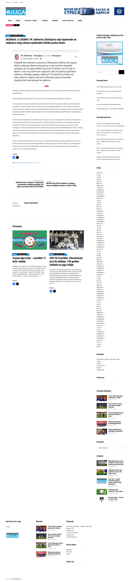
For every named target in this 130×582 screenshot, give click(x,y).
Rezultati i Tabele (31, 20)
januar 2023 (100, 264)
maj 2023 (99, 255)
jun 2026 (99, 177)
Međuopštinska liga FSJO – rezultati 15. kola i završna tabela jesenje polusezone (116, 462)
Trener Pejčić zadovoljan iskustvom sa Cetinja (109, 87)
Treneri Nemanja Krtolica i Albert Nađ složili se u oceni (116, 414)
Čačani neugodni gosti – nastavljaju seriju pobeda (110, 108)
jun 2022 (99, 278)
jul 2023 (99, 251)
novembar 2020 (100, 319)
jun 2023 (99, 253)
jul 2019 (99, 342)
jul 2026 (99, 175)
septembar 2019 (101, 338)
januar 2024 (100, 238)
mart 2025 (99, 209)
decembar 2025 (100, 190)
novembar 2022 (100, 268)
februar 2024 (100, 236)
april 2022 (99, 283)
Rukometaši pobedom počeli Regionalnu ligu (109, 104)
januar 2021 (100, 314)
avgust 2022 (100, 274)
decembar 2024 (100, 215)
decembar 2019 (100, 331)
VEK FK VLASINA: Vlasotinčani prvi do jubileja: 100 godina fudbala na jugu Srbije (66, 261)
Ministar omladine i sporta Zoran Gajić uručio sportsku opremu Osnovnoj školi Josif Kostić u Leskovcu (110, 132)
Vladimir (99, 157)
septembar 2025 (101, 196)
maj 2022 (99, 281)
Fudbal (18, 20)
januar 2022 (100, 289)
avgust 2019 (100, 340)
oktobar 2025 (100, 194)
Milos (98, 148)
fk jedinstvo (24, 162)
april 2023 (99, 257)
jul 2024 (99, 226)
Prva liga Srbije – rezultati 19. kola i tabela (115, 498)
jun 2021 (99, 304)
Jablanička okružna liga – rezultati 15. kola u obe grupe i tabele (115, 471)
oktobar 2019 (100, 336)
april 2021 (99, 308)
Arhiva (21, 2)
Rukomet (55, 20)
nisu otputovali (36, 162)
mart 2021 (99, 310)
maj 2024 (99, 230)
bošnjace (18, 162)
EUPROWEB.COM (16, 579)
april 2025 (99, 206)
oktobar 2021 (100, 295)
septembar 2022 (101, 272)
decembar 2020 (100, 317)
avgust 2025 (100, 198)
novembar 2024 (100, 217)
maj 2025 (99, 204)
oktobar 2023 (100, 245)
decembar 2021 (100, 291)
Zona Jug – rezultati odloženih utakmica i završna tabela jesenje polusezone (114, 481)
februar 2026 (100, 185)
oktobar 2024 (100, 219)
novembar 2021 (100, 293)
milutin (98, 139)
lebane (30, 162)
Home (9, 20)
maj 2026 (99, 179)
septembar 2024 (101, 221)
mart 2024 (99, 234)
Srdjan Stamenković (31, 203)
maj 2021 (99, 306)
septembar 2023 (101, 247)
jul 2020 (99, 327)
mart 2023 (99, 259)
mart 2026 (99, 183)
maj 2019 (99, 346)
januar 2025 (100, 213)
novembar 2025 (100, 192)
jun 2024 (99, 228)
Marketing (15, 2)
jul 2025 (99, 200)
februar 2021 (100, 312)
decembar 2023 (100, 240)
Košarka (45, 20)
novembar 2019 (100, 334)
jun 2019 (99, 344)
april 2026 (99, 181)
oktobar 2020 (100, 321)
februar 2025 (100, 211)
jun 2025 (99, 202)
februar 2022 (100, 287)
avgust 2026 (100, 173)
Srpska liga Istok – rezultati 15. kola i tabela (115, 490)
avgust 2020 (100, 325)
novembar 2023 (100, 242)
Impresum (8, 2)
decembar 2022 (100, 266)
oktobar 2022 (100, 270)
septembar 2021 (101, 298)
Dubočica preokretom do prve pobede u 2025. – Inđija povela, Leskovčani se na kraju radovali (110, 141)
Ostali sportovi (67, 20)
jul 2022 (99, 276)
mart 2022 (99, 285)
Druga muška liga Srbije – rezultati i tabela (108, 359)
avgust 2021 (100, 300)
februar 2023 (100, 262)
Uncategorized (100, 370)
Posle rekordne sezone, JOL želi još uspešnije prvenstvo (115, 405)
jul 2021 (99, 302)
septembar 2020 (101, 323)
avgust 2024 (100, 223)
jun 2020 (99, 329)
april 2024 (99, 232)
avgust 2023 (100, 249)
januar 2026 (100, 187)
